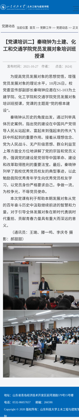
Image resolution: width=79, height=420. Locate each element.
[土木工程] (24, 9)
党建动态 (62, 27)
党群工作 (45, 27)
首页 (32, 27)
